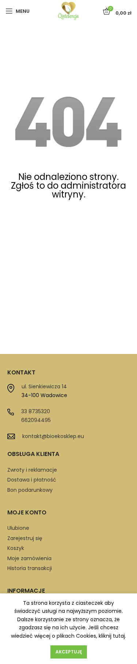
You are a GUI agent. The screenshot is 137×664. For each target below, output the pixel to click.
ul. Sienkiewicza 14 (44, 386)
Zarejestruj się (24, 538)
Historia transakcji (29, 568)
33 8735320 (35, 411)
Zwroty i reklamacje (32, 470)
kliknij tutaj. (112, 636)
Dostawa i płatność (31, 479)
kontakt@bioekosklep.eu (53, 436)
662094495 (36, 420)
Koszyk (15, 548)
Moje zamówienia (29, 558)
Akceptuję (69, 652)
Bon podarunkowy (30, 490)
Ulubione (18, 528)
